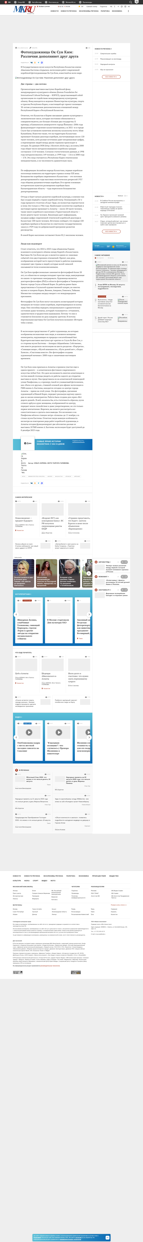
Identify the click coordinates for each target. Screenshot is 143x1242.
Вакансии (55, 897)
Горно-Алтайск (37, 909)
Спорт (35, 881)
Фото (53, 881)
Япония (77, 476)
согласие (78, 1237)
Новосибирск (86, 804)
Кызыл (54, 909)
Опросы (15, 899)
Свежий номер (91, 6)
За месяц (111, 258)
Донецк (34, 914)
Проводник (35, 896)
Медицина (35, 899)
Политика (70, 876)
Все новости (110, 77)
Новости (99, 196)
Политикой (37, 1237)
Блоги (34, 890)
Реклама (93, 890)
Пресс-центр (17, 893)
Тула (92, 914)
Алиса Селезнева (73, 533)
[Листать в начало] (16, 614)
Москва (15, 909)
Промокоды (75, 893)
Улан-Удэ (87, 786)
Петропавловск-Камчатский (80, 914)
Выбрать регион (44, 6)
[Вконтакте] (31, 62)
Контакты (55, 899)
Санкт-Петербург (18, 912)
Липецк (54, 914)
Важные (120, 196)
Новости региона (103, 49)
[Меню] (128, 12)
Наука (26, 881)
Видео (18, 717)
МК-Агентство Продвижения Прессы (120, 897)
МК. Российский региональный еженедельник (56, 892)
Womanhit (103, 577)
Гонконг (68, 476)
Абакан (15, 914)
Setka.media (18, 557)
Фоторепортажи (22, 594)
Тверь (92, 909)
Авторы (15, 890)
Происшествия (99, 876)
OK (107, 1237)
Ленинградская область (59, 912)
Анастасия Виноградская (23, 788)
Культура (17, 881)
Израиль (113, 912)
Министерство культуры (37, 476)
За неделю (100, 258)
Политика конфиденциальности (78, 897)
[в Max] (42, 62)
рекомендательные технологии (50, 965)
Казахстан (59, 476)
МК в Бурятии (59, 790)
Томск (81, 638)
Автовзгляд (104, 562)
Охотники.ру (104, 590)
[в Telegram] (38, 62)
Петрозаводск (75, 912)
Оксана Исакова (60, 829)
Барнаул (87, 826)
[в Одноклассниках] (35, 62)
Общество (114, 876)
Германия (114, 909)
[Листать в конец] (89, 614)
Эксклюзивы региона (53, 876)
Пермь (73, 909)
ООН (24, 476)
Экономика (84, 876)
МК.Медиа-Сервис (117, 890)
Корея (50, 476)
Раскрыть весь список (118, 905)
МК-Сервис (114, 893)
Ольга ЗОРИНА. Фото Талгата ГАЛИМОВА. (24, 525)
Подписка (103, 6)
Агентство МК (95, 896)
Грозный (35, 912)
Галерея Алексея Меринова (41, 893)
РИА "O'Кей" (95, 893)
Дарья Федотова (47, 533)
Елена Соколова (73, 685)
